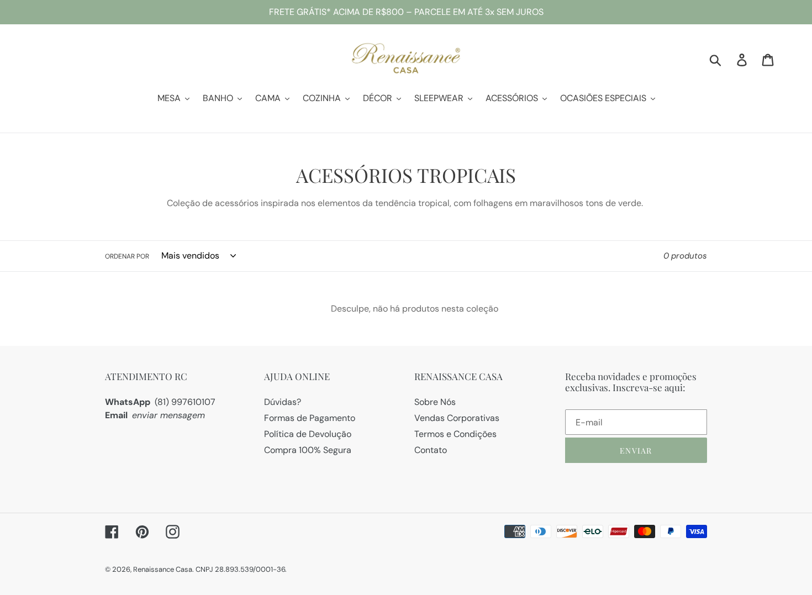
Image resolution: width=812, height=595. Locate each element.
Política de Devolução (307, 434)
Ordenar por (127, 256)
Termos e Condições (455, 434)
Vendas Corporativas (456, 418)
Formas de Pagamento (309, 418)
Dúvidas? (282, 402)
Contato (430, 450)
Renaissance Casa (162, 569)
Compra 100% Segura (307, 450)
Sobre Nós (435, 402)
